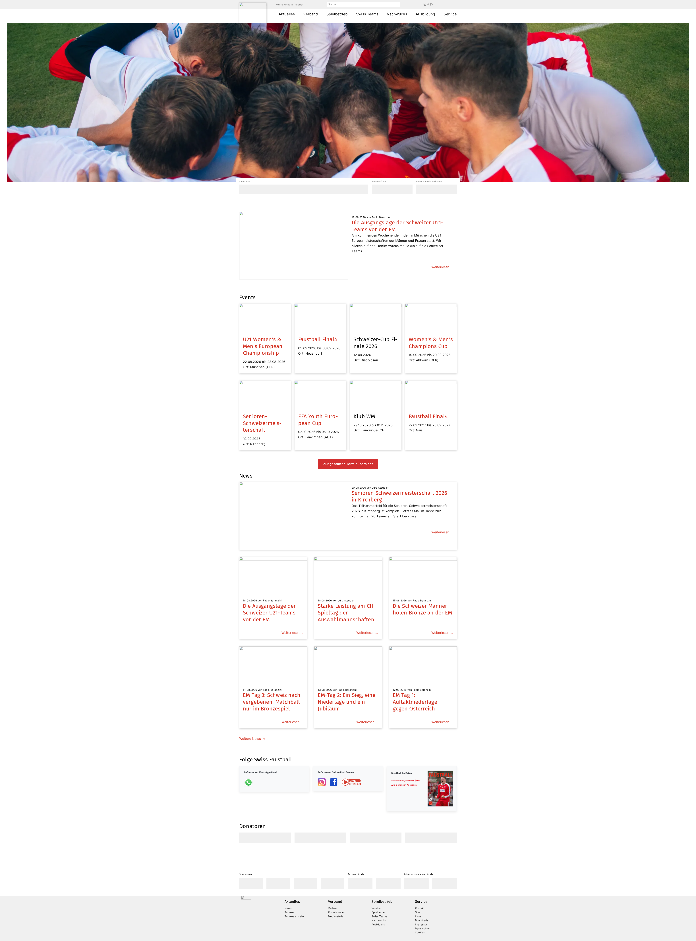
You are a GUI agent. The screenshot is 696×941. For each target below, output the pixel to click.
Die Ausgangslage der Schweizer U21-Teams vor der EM (269, 613)
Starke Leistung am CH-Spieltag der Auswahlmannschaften (347, 613)
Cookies (420, 932)
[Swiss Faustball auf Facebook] (334, 782)
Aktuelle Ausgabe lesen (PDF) (405, 780)
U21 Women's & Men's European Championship (263, 346)
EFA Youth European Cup (318, 419)
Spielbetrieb (336, 14)
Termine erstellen (295, 916)
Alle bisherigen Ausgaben (404, 785)
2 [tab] (348, 282)
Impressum (421, 924)
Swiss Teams (367, 14)
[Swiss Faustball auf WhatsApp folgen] (248, 782)
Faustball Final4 (317, 339)
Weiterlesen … (442, 262)
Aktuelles (287, 14)
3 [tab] (353, 282)
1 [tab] (342, 282)
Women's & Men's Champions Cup (431, 343)
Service (450, 14)
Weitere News (250, 739)
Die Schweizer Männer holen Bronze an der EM (422, 609)
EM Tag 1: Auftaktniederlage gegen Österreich (415, 702)
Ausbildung (425, 14)
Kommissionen (336, 912)
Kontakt (288, 4)
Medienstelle (335, 916)
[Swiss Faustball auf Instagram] (322, 782)
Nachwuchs (397, 14)
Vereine (376, 908)
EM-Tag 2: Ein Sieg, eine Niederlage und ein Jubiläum (346, 702)
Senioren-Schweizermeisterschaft (262, 423)
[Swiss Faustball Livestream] (351, 782)
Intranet (298, 4)
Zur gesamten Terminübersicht (348, 464)
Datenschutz (422, 928)
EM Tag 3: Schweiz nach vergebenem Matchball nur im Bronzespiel (271, 702)
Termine (289, 912)
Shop (418, 912)
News (288, 908)
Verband (310, 14)
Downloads (421, 920)
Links (418, 916)
